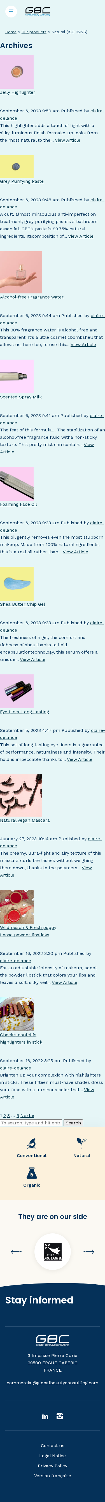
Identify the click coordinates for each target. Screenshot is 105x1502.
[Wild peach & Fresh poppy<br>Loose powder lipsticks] (17, 920)
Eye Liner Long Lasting (24, 711)
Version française (52, 1475)
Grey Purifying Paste (22, 181)
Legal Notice (52, 1455)
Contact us (52, 1445)
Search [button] (73, 1123)
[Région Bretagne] (52, 1251)
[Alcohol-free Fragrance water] (21, 289)
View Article (67, 140)
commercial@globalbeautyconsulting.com (52, 1382)
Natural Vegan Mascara (25, 820)
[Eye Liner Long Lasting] (17, 704)
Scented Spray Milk (21, 397)
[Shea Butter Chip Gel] (17, 597)
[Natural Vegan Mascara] (21, 812)
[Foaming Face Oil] (17, 497)
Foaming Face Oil (18, 504)
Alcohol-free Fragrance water (32, 297)
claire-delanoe (15, 960)
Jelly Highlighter (17, 92)
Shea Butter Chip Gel (22, 604)
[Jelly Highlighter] (17, 85)
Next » (27, 1115)
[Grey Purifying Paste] (17, 174)
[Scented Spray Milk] (17, 390)
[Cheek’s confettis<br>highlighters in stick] (17, 1027)
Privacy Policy (52, 1465)
